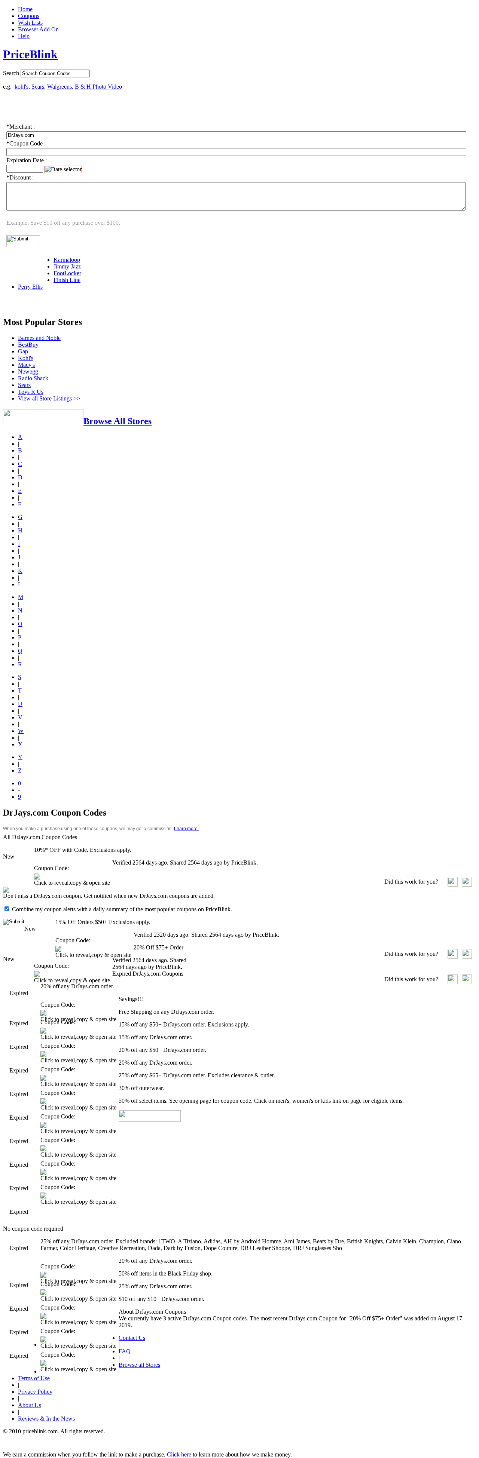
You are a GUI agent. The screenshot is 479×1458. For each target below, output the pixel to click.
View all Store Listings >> (49, 398)
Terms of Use (34, 1378)
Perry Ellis (30, 286)
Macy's (26, 365)
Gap (23, 351)
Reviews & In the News (46, 1418)
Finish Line (67, 280)
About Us (29, 1405)
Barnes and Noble (39, 338)
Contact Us (132, 1338)
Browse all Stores (139, 1365)
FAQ (125, 1351)
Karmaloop (67, 260)
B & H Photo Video (98, 86)
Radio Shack (33, 378)
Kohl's (25, 358)
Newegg (28, 371)
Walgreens (59, 86)
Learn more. (186, 828)
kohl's (21, 86)
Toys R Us (30, 392)
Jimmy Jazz (67, 266)
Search (11, 73)
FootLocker (67, 273)
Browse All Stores (117, 421)
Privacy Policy (35, 1391)
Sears (37, 86)
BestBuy (28, 344)
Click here (179, 1454)
